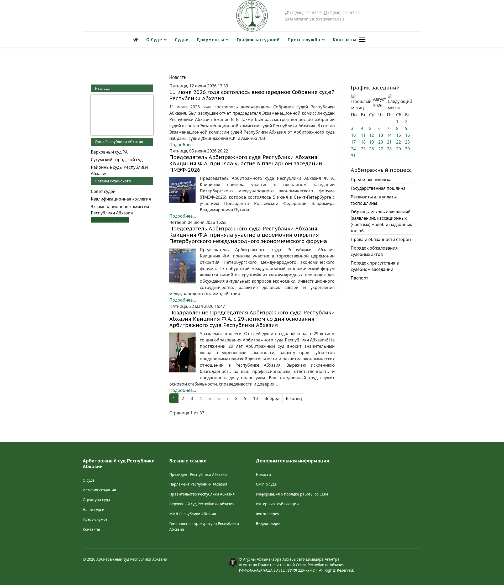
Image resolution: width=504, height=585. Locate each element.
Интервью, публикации (277, 503)
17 (353, 142)
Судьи (182, 39)
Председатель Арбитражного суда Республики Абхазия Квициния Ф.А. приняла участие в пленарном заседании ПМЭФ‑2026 (245, 163)
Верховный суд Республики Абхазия (201, 503)
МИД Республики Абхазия (192, 513)
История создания (99, 489)
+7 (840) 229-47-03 (306, 12)
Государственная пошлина (378, 188)
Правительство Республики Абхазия (202, 494)
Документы (210, 39)
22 (398, 142)
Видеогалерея (268, 523)
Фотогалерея (267, 513)
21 (389, 142)
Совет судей (103, 191)
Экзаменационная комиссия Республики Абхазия (120, 210)
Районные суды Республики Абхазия (119, 170)
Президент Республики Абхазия (198, 474)
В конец (294, 398)
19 (371, 142)
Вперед (271, 398)
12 (371, 135)
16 (407, 135)
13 (380, 135)
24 (353, 149)
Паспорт (359, 278)
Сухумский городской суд (117, 159)
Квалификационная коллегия (121, 199)
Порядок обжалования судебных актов (374, 251)
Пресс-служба (304, 39)
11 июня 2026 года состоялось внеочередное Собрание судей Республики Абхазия (252, 95)
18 (363, 142)
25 (363, 149)
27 (380, 149)
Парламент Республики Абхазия (198, 484)
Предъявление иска (371, 179)
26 (371, 149)
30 (407, 149)
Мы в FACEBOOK (111, 220)
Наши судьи (93, 509)
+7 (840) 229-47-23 (344, 12)
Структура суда (96, 499)
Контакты (344, 39)
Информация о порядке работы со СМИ (292, 494)
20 (380, 142)
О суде (88, 480)
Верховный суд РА (109, 152)
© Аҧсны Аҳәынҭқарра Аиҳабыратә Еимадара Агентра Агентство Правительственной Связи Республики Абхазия (291, 565)
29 (398, 149)
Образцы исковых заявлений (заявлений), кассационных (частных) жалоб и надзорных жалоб (381, 221)
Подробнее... (182, 144)
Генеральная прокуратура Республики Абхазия (204, 526)
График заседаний (258, 39)
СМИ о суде (266, 484)
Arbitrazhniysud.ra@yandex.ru (317, 19)
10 (255, 398)
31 (353, 156)
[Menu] (361, 40)
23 (407, 142)
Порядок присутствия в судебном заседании (375, 266)
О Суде (154, 39)
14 (389, 135)
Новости (263, 474)
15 (398, 135)
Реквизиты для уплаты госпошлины (374, 200)
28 (389, 149)
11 (363, 135)
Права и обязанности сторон (381, 239)
